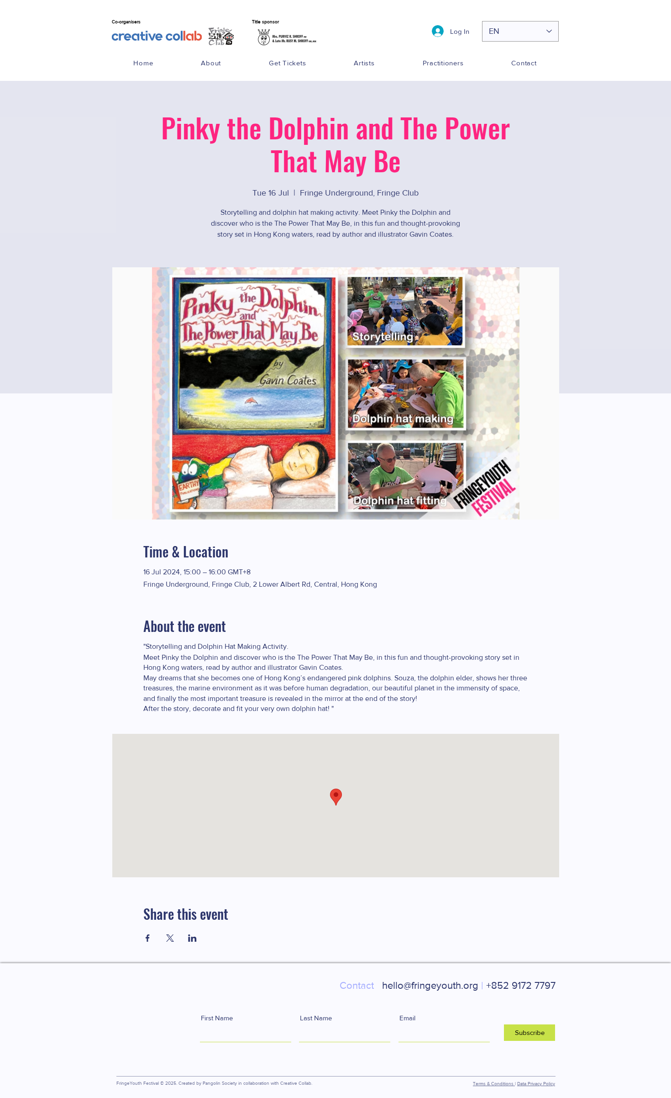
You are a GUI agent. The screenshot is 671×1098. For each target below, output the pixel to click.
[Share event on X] (170, 938)
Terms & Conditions (494, 1083)
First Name (217, 1017)
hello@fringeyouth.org (411, 985)
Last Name (316, 1017)
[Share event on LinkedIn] (192, 938)
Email (407, 1017)
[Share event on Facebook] (147, 938)
